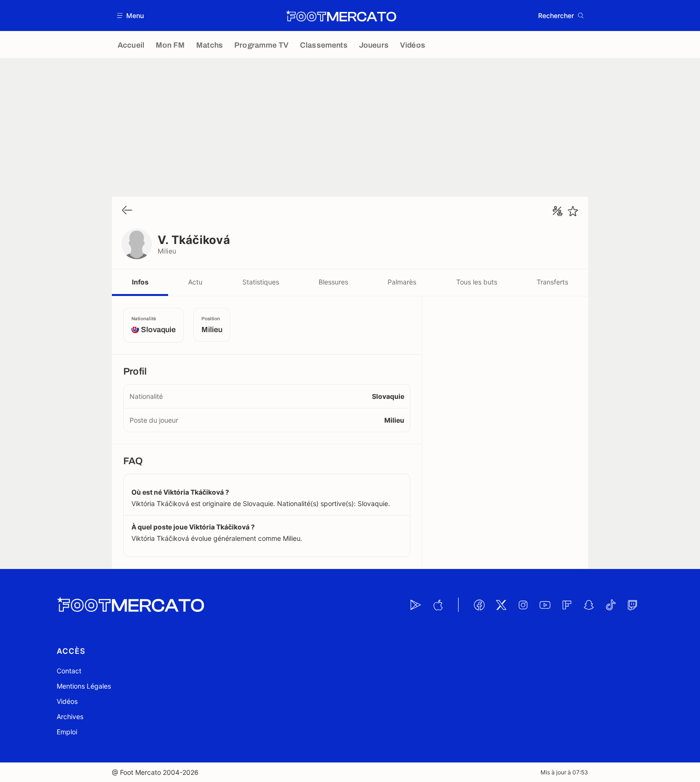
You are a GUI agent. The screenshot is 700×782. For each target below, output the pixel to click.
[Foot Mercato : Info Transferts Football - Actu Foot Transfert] (341, 15)
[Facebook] (479, 605)
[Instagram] (523, 605)
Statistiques (260, 282)
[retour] (127, 210)
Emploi (67, 732)
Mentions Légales (84, 686)
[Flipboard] (567, 605)
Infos (140, 282)
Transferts (552, 282)
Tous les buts (476, 282)
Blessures (333, 282)
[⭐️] (573, 211)
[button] (131, 15)
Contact (69, 671)
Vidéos (67, 701)
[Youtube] (545, 605)
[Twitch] (632, 605)
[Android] (416, 605)
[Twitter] (501, 605)
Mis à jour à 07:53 (564, 772)
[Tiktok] (610, 605)
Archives (70, 716)
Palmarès (402, 282)
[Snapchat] (588, 605)
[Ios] (437, 605)
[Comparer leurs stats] (557, 211)
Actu (195, 282)
